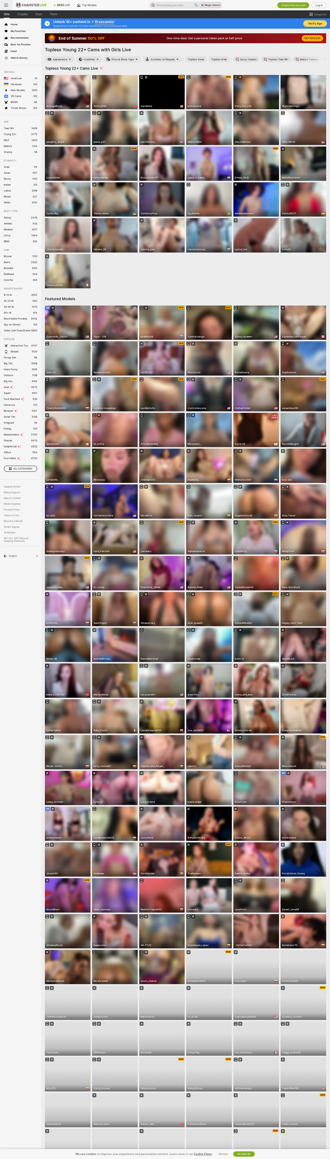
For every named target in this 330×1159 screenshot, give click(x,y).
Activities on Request (163, 59)
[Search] (196, 5)
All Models (9, 532)
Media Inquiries (12, 504)
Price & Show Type (123, 59)
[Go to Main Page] (31, 5)
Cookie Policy (203, 1154)
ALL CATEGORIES (22, 468)
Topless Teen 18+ (278, 59)
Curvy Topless (248, 59)
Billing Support (12, 492)
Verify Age (315, 23)
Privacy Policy (11, 509)
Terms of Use (11, 515)
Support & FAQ (12, 486)
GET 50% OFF (312, 38)
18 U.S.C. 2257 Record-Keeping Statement (16, 539)
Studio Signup (11, 527)
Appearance (60, 59)
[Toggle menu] (6, 5)
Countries (89, 59)
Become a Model (13, 521)
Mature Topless (309, 59)
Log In (319, 5)
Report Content (12, 498)
